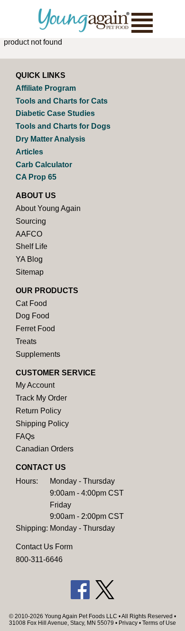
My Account (35, 385)
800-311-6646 (39, 559)
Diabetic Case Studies (55, 113)
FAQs (25, 436)
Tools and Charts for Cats (62, 101)
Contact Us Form (44, 547)
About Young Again (48, 208)
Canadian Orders (45, 449)
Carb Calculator (44, 165)
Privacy (128, 623)
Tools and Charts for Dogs (63, 126)
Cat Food (31, 303)
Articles (29, 152)
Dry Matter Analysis (50, 139)
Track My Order (41, 398)
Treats (26, 341)
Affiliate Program (46, 88)
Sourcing (31, 221)
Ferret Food (35, 329)
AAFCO (29, 234)
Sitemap (30, 272)
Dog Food (32, 316)
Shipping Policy (42, 424)
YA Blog (29, 259)
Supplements (38, 354)
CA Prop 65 (36, 177)
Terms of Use (159, 623)
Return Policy (38, 411)
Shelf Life (31, 246)
